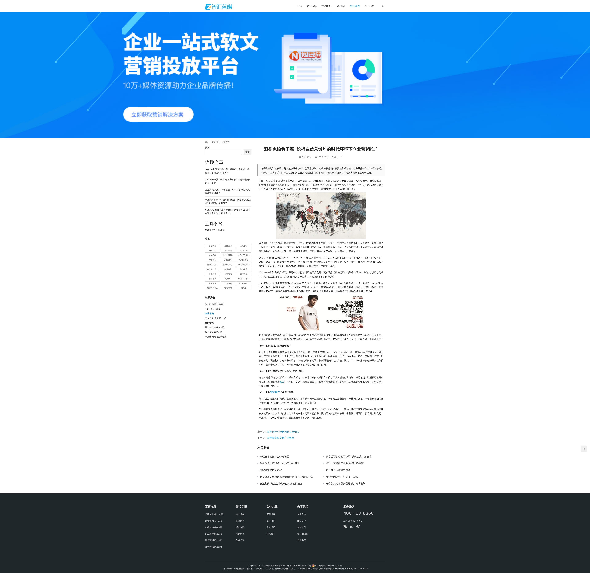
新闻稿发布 (243, 260)
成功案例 (341, 6)
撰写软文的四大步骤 (271, 470)
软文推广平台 (243, 278)
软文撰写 (212, 283)
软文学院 (355, 6)
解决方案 (312, 6)
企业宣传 (228, 246)
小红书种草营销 (244, 255)
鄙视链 (243, 288)
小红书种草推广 (229, 255)
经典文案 (240, 527)
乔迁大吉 (212, 246)
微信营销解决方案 (213, 540)
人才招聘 (271, 527)
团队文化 (301, 520)
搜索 (207, 147)
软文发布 (260, 568)
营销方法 (228, 274)
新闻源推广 (228, 260)
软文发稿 (243, 274)
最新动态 (301, 540)
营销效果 (212, 274)
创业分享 (240, 540)
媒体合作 (271, 520)
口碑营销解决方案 (213, 527)
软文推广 (275, 392)
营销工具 (243, 269)
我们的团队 (302, 533)
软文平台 (212, 278)
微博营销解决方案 (213, 546)
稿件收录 (228, 269)
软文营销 (306, 156)
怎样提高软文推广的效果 (280, 437)
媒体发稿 (212, 255)
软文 (282, 381)
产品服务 (326, 6)
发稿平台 (228, 250)
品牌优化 (243, 250)
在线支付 (301, 527)
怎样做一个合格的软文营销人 (283, 431)
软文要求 (228, 288)
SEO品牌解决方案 (213, 533)
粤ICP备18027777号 (302, 565)
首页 (299, 6)
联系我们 (271, 533)
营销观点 (240, 533)
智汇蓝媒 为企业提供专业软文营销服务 (281, 483)
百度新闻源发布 (213, 269)
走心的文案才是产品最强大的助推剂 (345, 483)
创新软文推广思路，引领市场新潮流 (279, 463)
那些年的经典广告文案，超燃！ (343, 476)
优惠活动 (243, 246)
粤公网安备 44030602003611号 (328, 565)
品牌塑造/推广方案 (214, 514)
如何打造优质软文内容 (338, 470)
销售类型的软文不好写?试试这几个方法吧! (349, 456)
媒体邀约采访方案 (213, 520)
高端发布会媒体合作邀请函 (274, 456)
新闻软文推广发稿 (213, 264)
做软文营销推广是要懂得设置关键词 (345, 463)
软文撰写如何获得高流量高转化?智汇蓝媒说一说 (286, 476)
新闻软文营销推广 (229, 264)
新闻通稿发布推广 (244, 264)
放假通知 (212, 260)
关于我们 (369, 6)
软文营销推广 (212, 288)
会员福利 (212, 250)
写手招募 (271, 514)
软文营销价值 (243, 283)
